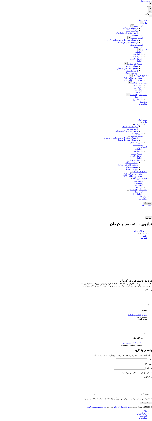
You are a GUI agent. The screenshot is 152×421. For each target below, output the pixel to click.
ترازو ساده (138, 124)
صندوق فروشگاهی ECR (133, 176)
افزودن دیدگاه (146, 394)
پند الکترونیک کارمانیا (122, 407)
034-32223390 (146, 205)
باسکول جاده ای (136, 156)
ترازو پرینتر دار (136, 136)
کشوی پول (138, 183)
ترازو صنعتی (137, 145)
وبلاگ (145, 236)
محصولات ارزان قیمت (138, 190)
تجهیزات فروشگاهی (139, 178)
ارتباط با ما (143, 199)
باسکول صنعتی (136, 154)
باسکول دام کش (131, 163)
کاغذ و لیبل (138, 185)
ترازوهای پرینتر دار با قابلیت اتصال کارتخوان (121, 138)
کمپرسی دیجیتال (131, 169)
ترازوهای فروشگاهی (130, 127)
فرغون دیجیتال (132, 167)
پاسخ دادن (132, 315)
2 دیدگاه (144, 238)
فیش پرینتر (138, 181)
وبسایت (149, 368)
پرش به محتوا (146, 1)
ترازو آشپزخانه (132, 129)
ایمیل (149, 364)
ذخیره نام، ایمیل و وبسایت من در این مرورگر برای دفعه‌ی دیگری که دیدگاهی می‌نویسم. (116, 399)
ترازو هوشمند (137, 133)
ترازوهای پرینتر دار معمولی (127, 140)
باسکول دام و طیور (135, 160)
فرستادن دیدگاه (146, 403)
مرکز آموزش (142, 413)
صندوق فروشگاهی (140, 172)
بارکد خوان (138, 187)
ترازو (145, 122)
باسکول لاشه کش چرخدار (127, 165)
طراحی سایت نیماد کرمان (96, 407)
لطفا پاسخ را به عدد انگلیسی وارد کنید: (137, 373)
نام (150, 359)
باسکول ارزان (137, 194)
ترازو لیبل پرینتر (136, 142)
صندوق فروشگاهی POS (133, 174)
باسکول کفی (137, 151)
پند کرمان (143, 416)
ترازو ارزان (138, 192)
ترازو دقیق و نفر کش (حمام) (127, 131)
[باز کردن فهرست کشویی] (141, 122)
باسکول (144, 147)
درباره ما (143, 196)
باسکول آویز (137, 158)
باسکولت (138, 149)
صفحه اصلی (142, 120)
